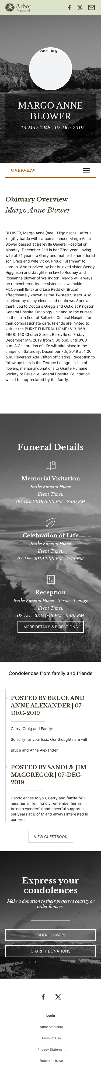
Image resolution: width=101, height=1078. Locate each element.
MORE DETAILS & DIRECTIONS (50, 626)
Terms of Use (51, 1038)
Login (50, 1016)
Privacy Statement (51, 1049)
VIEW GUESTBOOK (50, 836)
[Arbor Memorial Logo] (18, 7)
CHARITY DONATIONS (51, 951)
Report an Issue (51, 1061)
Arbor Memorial (51, 1027)
